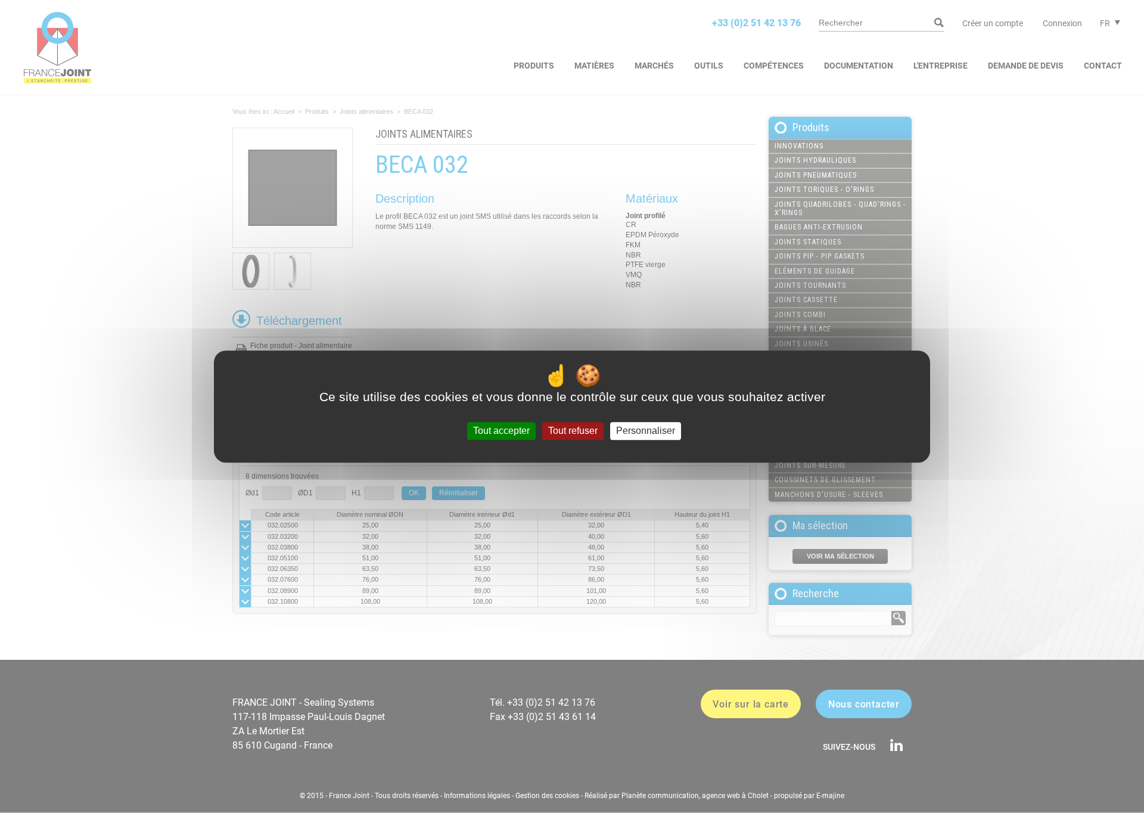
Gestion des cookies (547, 796)
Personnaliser (645, 431)
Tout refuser (573, 431)
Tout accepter (501, 431)
